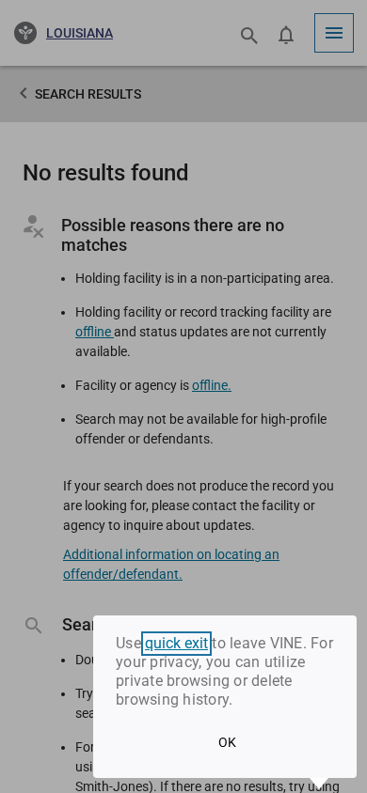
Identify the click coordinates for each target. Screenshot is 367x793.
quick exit (176, 643)
